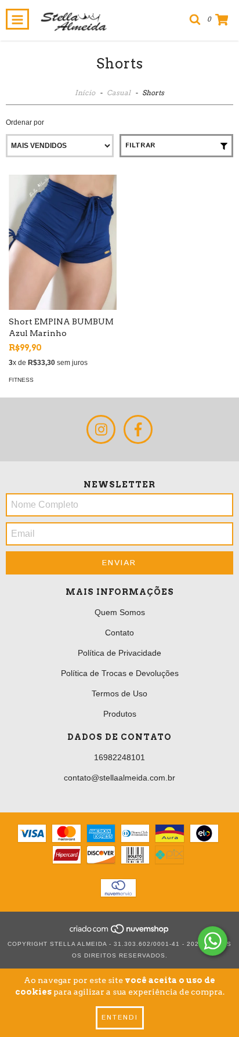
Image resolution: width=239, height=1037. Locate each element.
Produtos (119, 713)
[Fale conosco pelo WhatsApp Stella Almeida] (212, 941)
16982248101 (119, 757)
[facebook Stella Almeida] (138, 429)
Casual (119, 92)
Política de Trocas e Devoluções (120, 673)
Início (85, 92)
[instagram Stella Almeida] (100, 429)
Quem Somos (120, 612)
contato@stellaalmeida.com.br (119, 777)
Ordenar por (25, 122)
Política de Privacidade (119, 652)
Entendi (120, 1017)
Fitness (21, 380)
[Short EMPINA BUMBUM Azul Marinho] (63, 242)
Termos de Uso (119, 693)
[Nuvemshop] (120, 932)
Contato (119, 632)
